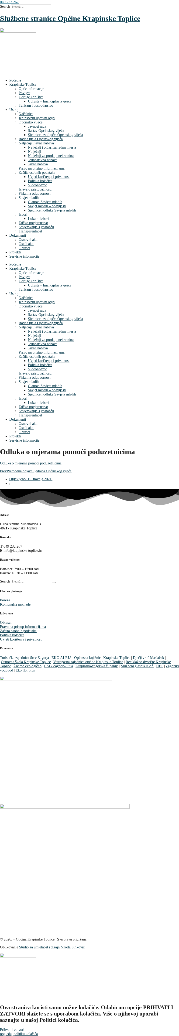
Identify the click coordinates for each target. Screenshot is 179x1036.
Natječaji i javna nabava (36, 143)
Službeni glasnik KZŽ (137, 666)
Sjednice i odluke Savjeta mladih (52, 210)
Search (5, 6)
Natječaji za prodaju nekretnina (51, 156)
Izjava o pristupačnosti (35, 189)
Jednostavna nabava (42, 160)
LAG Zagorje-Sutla (58, 666)
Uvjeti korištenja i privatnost (48, 177)
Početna (15, 80)
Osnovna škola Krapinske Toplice (26, 662)
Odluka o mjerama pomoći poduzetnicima (31, 463)
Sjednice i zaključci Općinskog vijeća (55, 135)
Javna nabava (38, 164)
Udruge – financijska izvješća (49, 101)
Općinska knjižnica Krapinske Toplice (102, 658)
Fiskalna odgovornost (34, 193)
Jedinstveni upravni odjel (37, 118)
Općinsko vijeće (30, 122)
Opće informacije (31, 89)
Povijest (24, 93)
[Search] (54, 582)
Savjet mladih (29, 198)
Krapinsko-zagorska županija (97, 666)
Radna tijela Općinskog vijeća (41, 139)
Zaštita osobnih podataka (37, 172)
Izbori (23, 214)
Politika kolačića (40, 181)
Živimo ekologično (27, 666)
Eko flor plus (25, 670)
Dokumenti (17, 235)
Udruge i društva (31, 97)
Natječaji (34, 151)
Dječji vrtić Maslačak (148, 658)
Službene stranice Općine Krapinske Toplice (70, 18)
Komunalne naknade (15, 604)
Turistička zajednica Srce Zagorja (24, 658)
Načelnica (26, 114)
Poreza (5, 600)
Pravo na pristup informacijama (42, 168)
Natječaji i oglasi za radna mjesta (52, 147)
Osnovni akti (28, 240)
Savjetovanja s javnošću (36, 227)
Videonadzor (37, 185)
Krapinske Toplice (22, 84)
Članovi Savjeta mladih (45, 202)
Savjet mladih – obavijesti (47, 206)
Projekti (15, 252)
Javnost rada (37, 126)
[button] (9, 2)
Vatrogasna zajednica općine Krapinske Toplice (88, 662)
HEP (159, 666)
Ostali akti (26, 244)
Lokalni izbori (38, 219)
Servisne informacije (24, 256)
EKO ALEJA (62, 658)
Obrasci (24, 248)
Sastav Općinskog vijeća (46, 131)
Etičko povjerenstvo (33, 223)
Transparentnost (30, 231)
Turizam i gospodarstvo (36, 105)
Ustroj (13, 110)
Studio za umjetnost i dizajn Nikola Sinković (52, 947)
